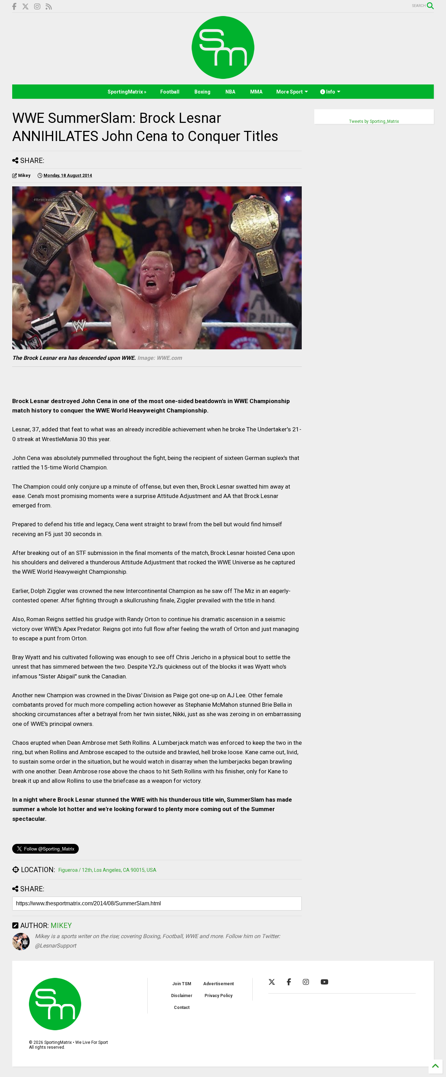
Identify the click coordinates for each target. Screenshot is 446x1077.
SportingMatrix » (127, 92)
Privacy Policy (218, 995)
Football (169, 92)
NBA (230, 92)
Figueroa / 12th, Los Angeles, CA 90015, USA (107, 870)
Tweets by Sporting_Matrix (374, 121)
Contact (182, 1007)
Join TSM (181, 983)
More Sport (289, 92)
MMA (256, 92)
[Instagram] (37, 7)
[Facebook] (14, 7)
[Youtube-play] (325, 982)
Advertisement (218, 983)
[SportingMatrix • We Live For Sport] (223, 75)
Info (330, 92)
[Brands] (25, 7)
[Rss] (49, 7)
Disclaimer (181, 995)
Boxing (202, 92)
